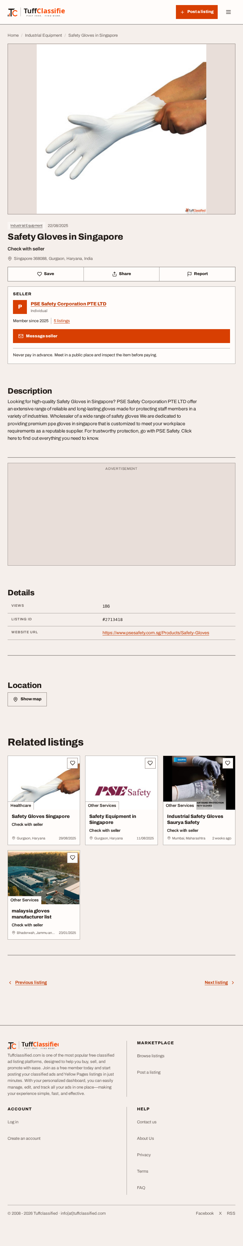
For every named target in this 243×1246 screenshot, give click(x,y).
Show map (31, 699)
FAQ (141, 1188)
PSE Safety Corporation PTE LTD (68, 303)
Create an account (24, 1138)
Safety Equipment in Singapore (112, 819)
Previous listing (31, 982)
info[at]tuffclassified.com (83, 1213)
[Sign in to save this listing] (72, 763)
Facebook (205, 1213)
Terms (142, 1171)
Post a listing (148, 1072)
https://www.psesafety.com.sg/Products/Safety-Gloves (156, 632)
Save (49, 274)
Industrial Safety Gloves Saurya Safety (195, 819)
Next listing (216, 982)
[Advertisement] (121, 517)
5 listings (62, 321)
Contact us (147, 1122)
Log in (13, 1122)
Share (125, 274)
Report (201, 274)
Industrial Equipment (26, 225)
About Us (145, 1138)
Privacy (144, 1155)
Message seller (41, 336)
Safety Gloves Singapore (41, 816)
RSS (231, 1213)
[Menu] (228, 12)
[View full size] (121, 129)
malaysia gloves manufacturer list (32, 913)
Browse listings (151, 1056)
